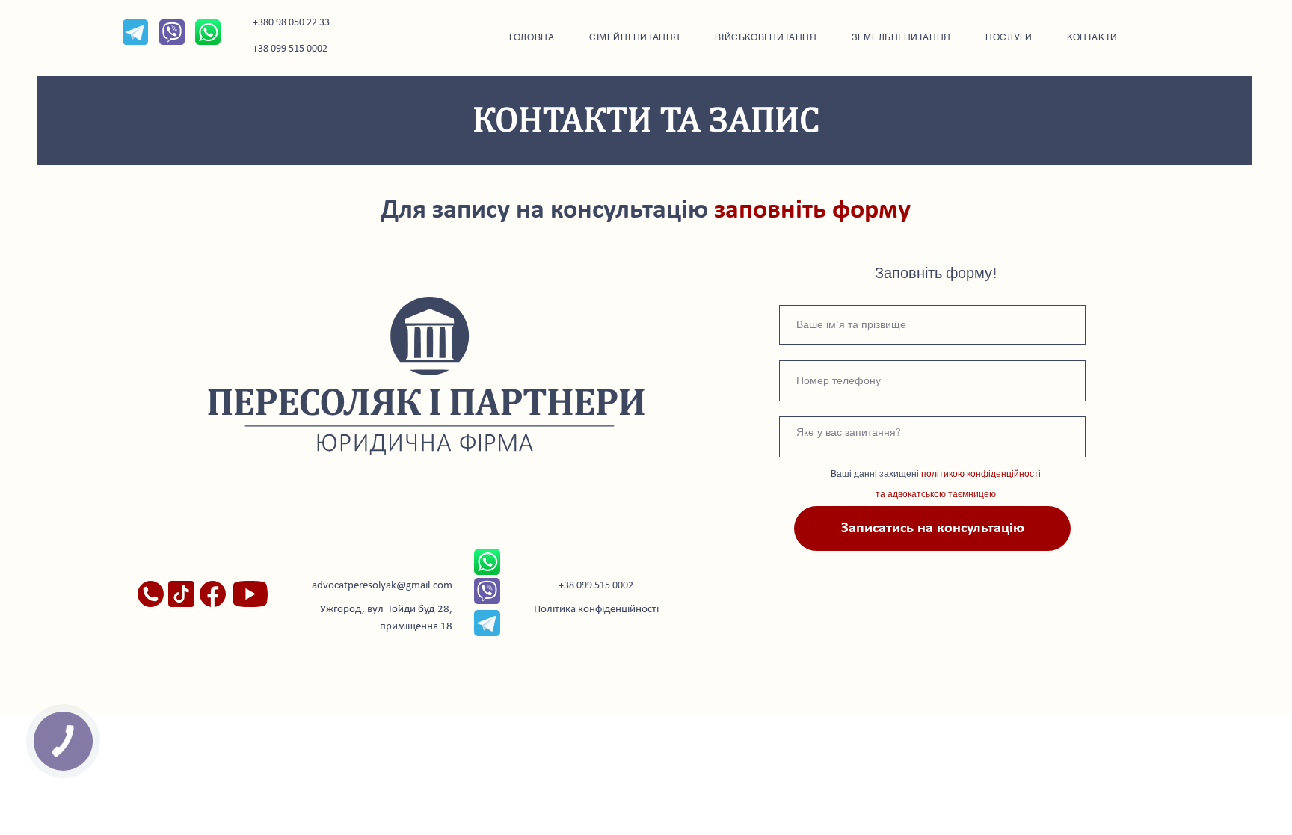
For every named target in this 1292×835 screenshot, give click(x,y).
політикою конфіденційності (981, 473)
